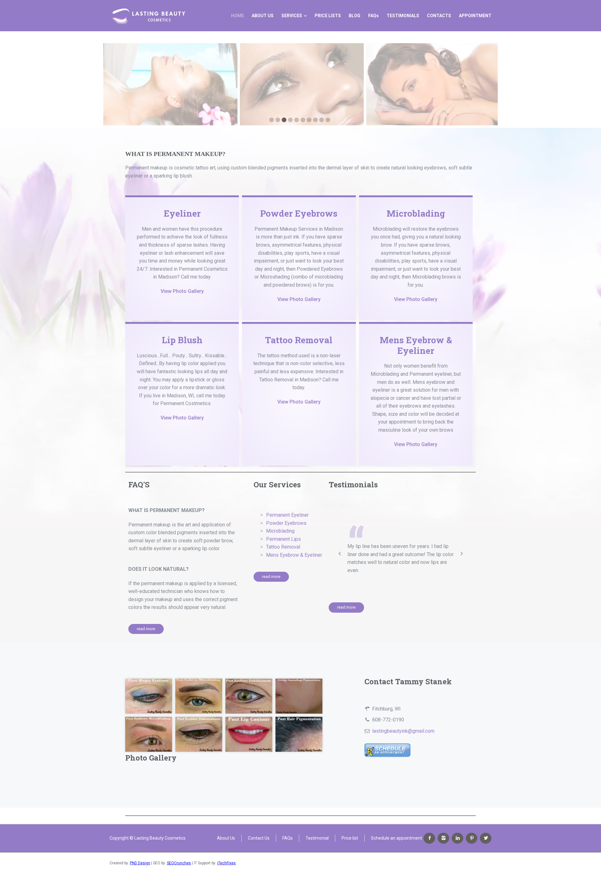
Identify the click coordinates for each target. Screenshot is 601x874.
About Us (226, 838)
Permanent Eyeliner (287, 515)
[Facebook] (429, 838)
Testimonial (317, 838)
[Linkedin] (457, 838)
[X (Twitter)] (485, 838)
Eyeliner (182, 213)
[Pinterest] (471, 838)
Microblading (416, 213)
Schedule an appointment (396, 838)
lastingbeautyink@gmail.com (403, 731)
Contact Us (259, 838)
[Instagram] (443, 838)
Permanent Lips (283, 539)
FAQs (287, 838)
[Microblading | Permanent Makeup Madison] (148, 16)
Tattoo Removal (298, 340)
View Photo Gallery (182, 291)
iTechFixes (226, 863)
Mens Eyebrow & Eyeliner (416, 345)
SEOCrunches (179, 863)
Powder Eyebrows (298, 213)
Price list (350, 838)
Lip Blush (182, 340)
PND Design (140, 863)
